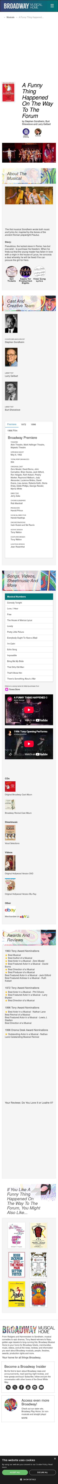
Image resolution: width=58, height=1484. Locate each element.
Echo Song (12, 649)
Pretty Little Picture (15, 631)
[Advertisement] (29, 49)
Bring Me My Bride (15, 661)
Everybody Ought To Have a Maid (22, 637)
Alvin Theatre (17, 444)
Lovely (10, 626)
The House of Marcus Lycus (19, 620)
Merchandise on (12, 916)
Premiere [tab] (11, 424)
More (24, 1417)
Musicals (10, 17)
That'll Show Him (14, 672)
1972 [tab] (23, 424)
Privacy (29, 1479)
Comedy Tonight (14, 602)
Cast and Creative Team (20, 303)
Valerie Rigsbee (30, 1471)
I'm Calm (11, 643)
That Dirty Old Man (15, 667)
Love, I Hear (12, 608)
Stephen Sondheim (34, 121)
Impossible (12, 655)
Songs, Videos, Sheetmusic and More (22, 580)
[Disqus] (29, 1140)
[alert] (3, 1480)
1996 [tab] (33, 424)
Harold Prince (17, 510)
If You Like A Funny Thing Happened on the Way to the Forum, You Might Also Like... (23, 1200)
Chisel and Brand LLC (29, 1474)
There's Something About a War (21, 678)
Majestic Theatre (18, 447)
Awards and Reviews (18, 937)
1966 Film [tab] (12, 430)
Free (9, 614)
